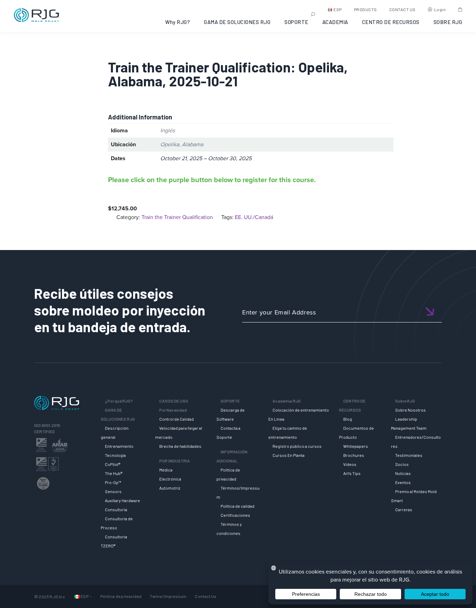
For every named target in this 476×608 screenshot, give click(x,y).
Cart (460, 9)
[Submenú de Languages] (91, 596)
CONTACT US (402, 9)
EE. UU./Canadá (254, 217)
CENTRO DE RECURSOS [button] (391, 22)
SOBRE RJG (447, 22)
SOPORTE (296, 22)
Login (440, 9)
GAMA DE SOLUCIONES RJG (237, 22)
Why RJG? (177, 22)
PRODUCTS (365, 9)
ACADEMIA (335, 22)
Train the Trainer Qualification (177, 217)
